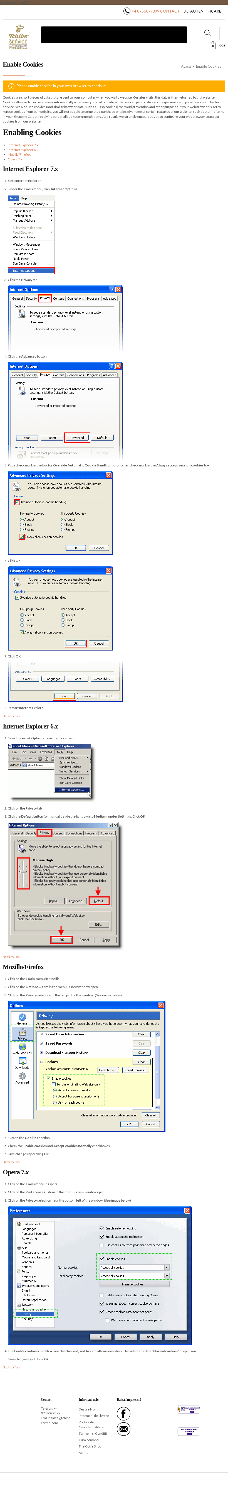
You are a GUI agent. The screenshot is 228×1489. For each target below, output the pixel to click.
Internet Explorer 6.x (23, 150)
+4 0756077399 (145, 11)
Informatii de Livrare (94, 1416)
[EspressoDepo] (19, 37)
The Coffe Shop (90, 1446)
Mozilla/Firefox (19, 154)
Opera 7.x (15, 159)
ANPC (83, 1453)
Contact (170, 11)
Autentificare (205, 11)
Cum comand (89, 1440)
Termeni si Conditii (93, 1433)
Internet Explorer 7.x (23, 145)
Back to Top (11, 716)
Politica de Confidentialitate (91, 1424)
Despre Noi (87, 1409)
